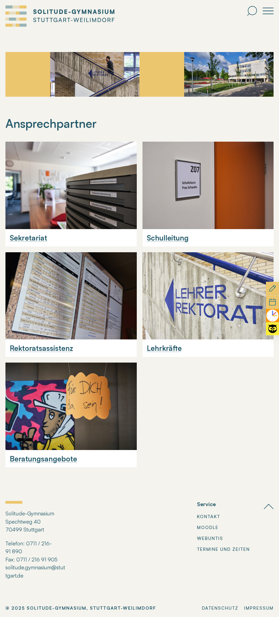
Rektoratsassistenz (41, 348)
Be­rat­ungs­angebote (43, 458)
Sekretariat (28, 237)
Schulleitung (168, 237)
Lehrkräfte (164, 348)
